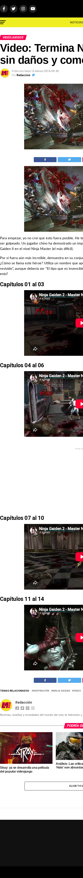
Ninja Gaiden (61, 691)
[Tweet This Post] (69, 159)
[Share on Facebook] (45, 159)
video (77, 691)
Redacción (23, 75)
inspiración (41, 691)
